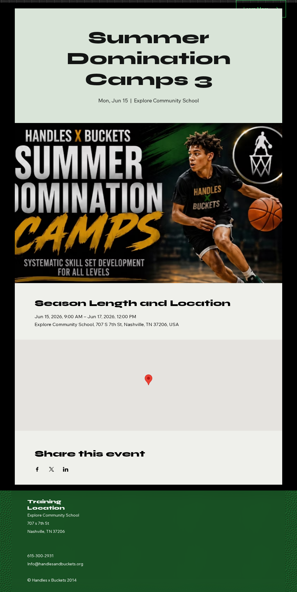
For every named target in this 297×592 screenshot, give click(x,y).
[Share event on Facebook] (37, 469)
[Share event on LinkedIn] (65, 469)
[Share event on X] (51, 469)
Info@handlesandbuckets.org (55, 563)
